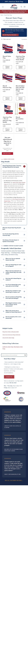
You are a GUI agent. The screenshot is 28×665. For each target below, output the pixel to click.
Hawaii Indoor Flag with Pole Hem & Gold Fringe (20, 88)
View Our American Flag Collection (11, 334)
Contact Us (9, 376)
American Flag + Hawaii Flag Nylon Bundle (20, 58)
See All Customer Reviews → (14, 480)
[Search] (25, 355)
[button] (2, 6)
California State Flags (8, 346)
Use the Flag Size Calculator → (10, 34)
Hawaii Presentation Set (19, 118)
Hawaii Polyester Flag (7, 86)
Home (2, 15)
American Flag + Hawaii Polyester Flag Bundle (7, 119)
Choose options (7, 67)
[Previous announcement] (2, 1)
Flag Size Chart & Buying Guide (11, 331)
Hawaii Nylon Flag (7, 57)
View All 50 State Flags (8, 337)
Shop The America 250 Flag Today (17, 12)
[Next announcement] (25, 1)
